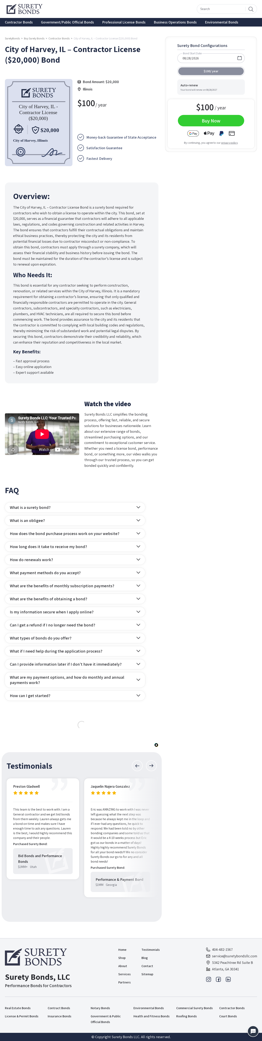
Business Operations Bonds (175, 22)
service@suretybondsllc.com (234, 956)
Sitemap (147, 974)
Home (122, 950)
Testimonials (150, 950)
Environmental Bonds (221, 22)
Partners (124, 982)
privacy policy (229, 143)
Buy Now (211, 120)
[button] (137, 765)
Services (124, 974)
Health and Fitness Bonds (151, 1016)
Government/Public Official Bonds (67, 22)
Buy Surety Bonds (34, 38)
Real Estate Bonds (17, 1008)
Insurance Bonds (59, 1016)
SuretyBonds (12, 38)
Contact (147, 966)
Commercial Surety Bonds (194, 1008)
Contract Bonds (59, 1008)
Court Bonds (228, 1016)
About (122, 966)
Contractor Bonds (19, 22)
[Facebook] (218, 980)
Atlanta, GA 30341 (225, 969)
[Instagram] (208, 980)
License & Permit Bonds (21, 1016)
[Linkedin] (228, 980)
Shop (122, 958)
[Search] (250, 9)
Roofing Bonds (186, 1016)
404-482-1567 (222, 949)
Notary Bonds (100, 1008)
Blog (144, 958)
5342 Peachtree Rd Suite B (232, 962)
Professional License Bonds (124, 22)
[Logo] (38, 957)
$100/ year (211, 71)
